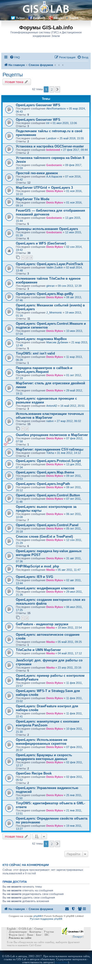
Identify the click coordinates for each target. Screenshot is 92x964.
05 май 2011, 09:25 (70, 641)
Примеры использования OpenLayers (47, 229)
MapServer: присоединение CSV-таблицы (49, 449)
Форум (13, 934)
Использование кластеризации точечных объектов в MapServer (50, 415)
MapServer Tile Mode (32, 199)
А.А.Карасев (54, 176)
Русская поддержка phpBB (46, 918)
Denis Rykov (54, 191)
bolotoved (53, 149)
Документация (18, 931)
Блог (39, 934)
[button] (57, 89)
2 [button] (52, 89)
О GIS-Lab (25, 928)
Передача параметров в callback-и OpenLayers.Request (44, 370)
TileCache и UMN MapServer (38, 650)
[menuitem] (15, 57)
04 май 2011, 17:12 (70, 653)
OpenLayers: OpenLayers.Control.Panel (47, 525)
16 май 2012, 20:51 (72, 405)
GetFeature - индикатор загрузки (42, 624)
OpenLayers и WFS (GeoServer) (41, 243)
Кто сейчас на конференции (26, 864)
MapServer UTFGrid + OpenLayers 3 (44, 187)
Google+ (59, 17)
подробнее (61, 962)
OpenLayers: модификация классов (45, 588)
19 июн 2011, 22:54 (70, 627)
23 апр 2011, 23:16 (69, 667)
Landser (51, 138)
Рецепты (13, 74)
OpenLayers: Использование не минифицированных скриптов (41, 741)
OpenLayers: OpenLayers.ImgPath (43, 484)
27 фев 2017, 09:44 (75, 149)
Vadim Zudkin (54, 267)
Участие (49, 931)
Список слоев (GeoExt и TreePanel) (44, 536)
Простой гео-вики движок (37, 173)
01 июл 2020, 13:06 (65, 123)
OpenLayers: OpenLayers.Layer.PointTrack (49, 264)
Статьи (38, 928)
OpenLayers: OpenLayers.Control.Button (48, 495)
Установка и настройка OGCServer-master (50, 146)
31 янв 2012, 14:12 (69, 452)
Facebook (39, 17)
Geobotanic (54, 165)
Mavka (50, 569)
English (74, 17)
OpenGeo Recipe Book (34, 773)
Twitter (20, 17)
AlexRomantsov (56, 108)
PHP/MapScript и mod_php (37, 566)
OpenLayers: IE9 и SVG (34, 577)
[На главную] (46, 7)
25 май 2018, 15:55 (72, 138)
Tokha (50, 452)
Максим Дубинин (57, 342)
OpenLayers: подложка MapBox (41, 339)
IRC (46, 934)
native (50, 421)
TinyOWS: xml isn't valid (35, 353)
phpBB (37, 916)
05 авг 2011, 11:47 (69, 569)
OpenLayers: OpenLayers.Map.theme (45, 472)
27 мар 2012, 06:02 (69, 421)
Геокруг (78, 936)
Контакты (35, 931)
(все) (21, 934)
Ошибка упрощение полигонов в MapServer (52, 435)
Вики (30, 934)
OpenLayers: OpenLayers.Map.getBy (44, 294)
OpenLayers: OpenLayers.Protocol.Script (48, 461)
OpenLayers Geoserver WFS (38, 105)
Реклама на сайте (20, 937)
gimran (50, 285)
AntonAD (51, 405)
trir (48, 123)
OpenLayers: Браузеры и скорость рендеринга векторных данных (44, 757)
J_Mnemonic (54, 312)
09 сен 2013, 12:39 (70, 285)
